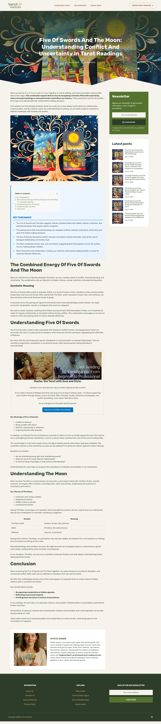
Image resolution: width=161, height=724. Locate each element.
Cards (81, 31)
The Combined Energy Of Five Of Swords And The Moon (37, 200)
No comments (89, 62)
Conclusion (21, 209)
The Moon (45, 93)
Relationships (80, 5)
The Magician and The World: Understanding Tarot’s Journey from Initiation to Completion (134, 165)
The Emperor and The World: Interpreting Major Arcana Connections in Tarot (134, 204)
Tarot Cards (80, 691)
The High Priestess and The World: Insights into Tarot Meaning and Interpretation (135, 177)
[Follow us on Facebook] (152, 717)
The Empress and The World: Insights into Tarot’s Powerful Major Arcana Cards (135, 191)
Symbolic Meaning (26, 202)
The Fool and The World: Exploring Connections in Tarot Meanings (134, 152)
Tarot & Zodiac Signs (80, 695)
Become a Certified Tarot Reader (58, 410)
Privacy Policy (30, 704)
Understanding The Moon (26, 207)
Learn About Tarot (62, 5)
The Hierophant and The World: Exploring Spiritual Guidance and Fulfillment (134, 215)
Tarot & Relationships (80, 700)
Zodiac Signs (96, 5)
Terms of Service (30, 700)
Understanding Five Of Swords (28, 204)
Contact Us (29, 695)
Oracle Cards (80, 704)
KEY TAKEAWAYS (23, 197)
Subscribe (131, 700)
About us (30, 691)
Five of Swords (31, 93)
